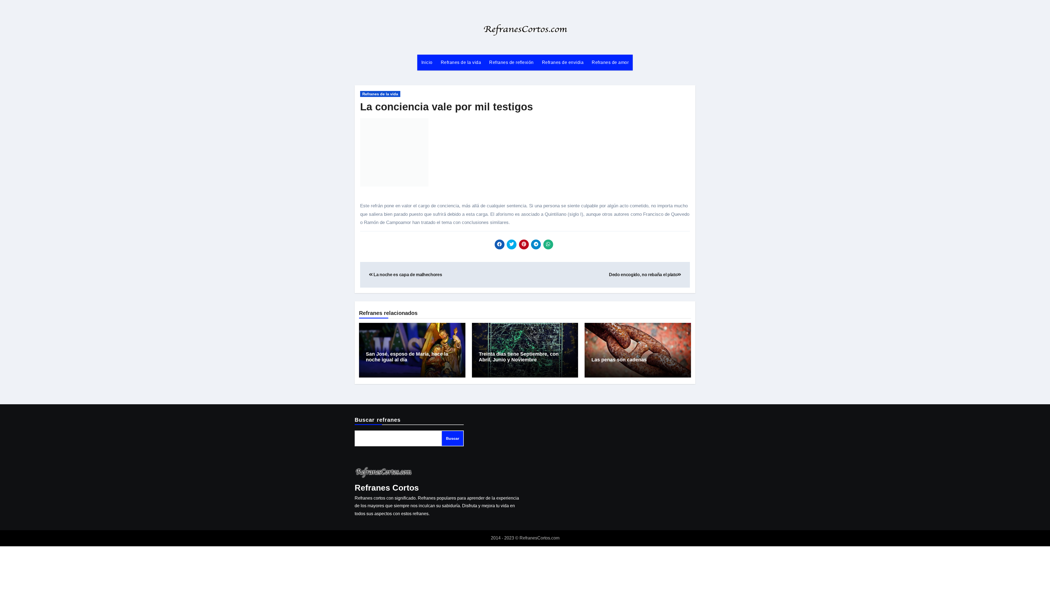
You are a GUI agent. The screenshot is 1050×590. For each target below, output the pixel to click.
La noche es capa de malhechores (407, 274)
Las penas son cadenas (619, 359)
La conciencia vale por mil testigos (446, 107)
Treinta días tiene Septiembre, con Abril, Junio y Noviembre (519, 357)
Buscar (452, 438)
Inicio (427, 62)
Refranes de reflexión (511, 62)
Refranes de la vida (461, 62)
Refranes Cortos (387, 487)
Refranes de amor (610, 62)
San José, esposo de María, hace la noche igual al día (407, 357)
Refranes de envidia (563, 62)
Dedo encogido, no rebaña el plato (643, 274)
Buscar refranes (378, 420)
